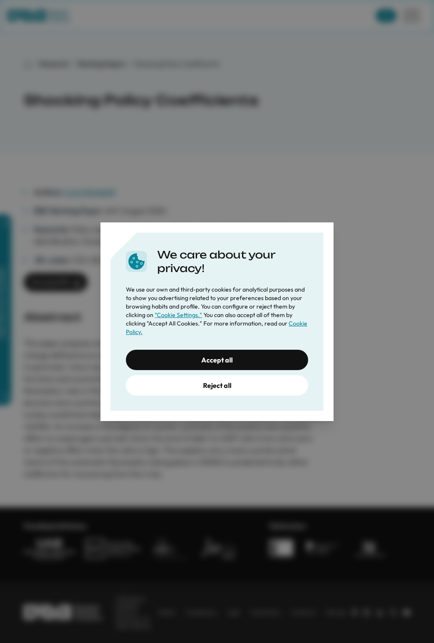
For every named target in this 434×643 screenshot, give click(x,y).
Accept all (217, 360)
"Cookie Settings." (178, 315)
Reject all (217, 385)
